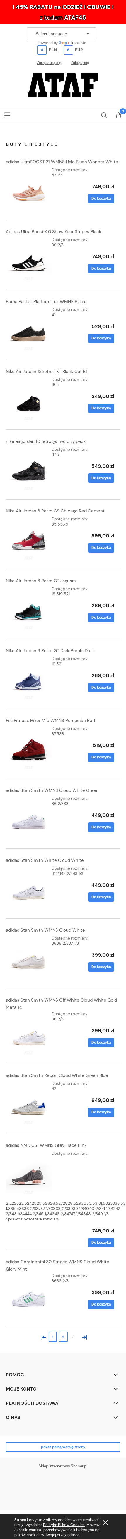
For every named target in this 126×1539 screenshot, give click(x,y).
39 (70, 1208)
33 (112, 1203)
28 (65, 1203)
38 (61, 733)
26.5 (54, 1203)
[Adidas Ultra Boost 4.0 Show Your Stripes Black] (29, 259)
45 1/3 (44, 1213)
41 (53, 314)
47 (69, 1213)
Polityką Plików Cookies (64, 1524)
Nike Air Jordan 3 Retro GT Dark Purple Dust (50, 651)
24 (29, 1203)
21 (68, 594)
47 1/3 (76, 1213)
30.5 (90, 1203)
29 (78, 1203)
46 (52, 1213)
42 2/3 (67, 873)
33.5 (119, 1203)
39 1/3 (78, 1208)
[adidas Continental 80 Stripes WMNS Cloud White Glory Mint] (29, 1295)
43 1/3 (57, 175)
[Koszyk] (118, 115)
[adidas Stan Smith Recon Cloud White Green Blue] (29, 1103)
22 (11, 1203)
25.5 (41, 1203)
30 (83, 1203)
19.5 (62, 594)
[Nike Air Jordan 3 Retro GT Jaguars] (29, 608)
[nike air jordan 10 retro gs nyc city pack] (29, 469)
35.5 (56, 524)
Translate (78, 42)
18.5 (55, 384)
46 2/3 (61, 1213)
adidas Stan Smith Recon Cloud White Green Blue (57, 1075)
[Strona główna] (63, 84)
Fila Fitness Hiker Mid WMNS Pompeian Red (50, 720)
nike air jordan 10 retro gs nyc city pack (46, 441)
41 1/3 (56, 873)
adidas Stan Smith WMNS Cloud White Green (52, 790)
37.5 (55, 454)
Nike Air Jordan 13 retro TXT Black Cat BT (47, 371)
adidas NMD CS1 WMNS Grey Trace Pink (46, 1145)
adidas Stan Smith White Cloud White (45, 860)
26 (47, 1203)
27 (60, 1203)
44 (24, 1213)
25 (34, 1203)
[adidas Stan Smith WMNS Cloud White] (29, 958)
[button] (7, 114)
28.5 (72, 1203)
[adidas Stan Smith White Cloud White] (29, 888)
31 (96, 1203)
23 (16, 1203)
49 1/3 (103, 1213)
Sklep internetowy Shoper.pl (63, 1466)
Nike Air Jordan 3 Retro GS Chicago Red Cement (55, 511)
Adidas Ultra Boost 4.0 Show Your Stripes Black (53, 232)
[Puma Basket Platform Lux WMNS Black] (29, 329)
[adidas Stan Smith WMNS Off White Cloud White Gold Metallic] (29, 1034)
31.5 (101, 1203)
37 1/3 (74, 943)
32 (107, 1203)
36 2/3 (58, 244)
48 (83, 1213)
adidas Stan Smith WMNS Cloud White (45, 930)
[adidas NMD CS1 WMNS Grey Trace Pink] (29, 1173)
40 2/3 (95, 1208)
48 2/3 (92, 1213)
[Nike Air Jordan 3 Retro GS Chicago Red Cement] (29, 539)
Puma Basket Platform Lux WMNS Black (46, 302)
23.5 (23, 1203)
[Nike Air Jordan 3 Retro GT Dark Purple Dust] (29, 678)
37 (38, 1208)
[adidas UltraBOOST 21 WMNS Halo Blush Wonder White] (29, 190)
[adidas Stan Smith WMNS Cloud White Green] (29, 818)
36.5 (64, 524)
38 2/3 (62, 1208)
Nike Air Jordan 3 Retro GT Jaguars (41, 581)
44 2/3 (33, 1213)
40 (86, 1208)
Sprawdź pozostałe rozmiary (32, 1219)
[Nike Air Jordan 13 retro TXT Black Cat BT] (29, 399)
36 (54, 943)
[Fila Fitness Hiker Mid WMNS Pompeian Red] (29, 748)
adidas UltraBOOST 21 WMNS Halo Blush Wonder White (62, 162)
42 (54, 1088)
